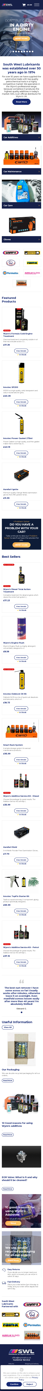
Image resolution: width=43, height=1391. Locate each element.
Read (13, 1223)
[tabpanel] (21, 410)
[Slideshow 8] (32, 51)
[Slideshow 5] (24, 51)
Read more (21, 38)
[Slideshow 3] (19, 51)
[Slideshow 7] (30, 51)
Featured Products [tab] (9, 299)
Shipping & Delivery (32, 1364)
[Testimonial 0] (21, 1012)
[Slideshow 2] (16, 51)
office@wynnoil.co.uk (21, 1358)
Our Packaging (10, 1069)
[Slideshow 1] (13, 51)
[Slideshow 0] (10, 51)
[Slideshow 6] (27, 51)
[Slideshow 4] (21, 51)
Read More (21, 102)
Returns (11, 1364)
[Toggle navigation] (37, 5)
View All (8, 1027)
